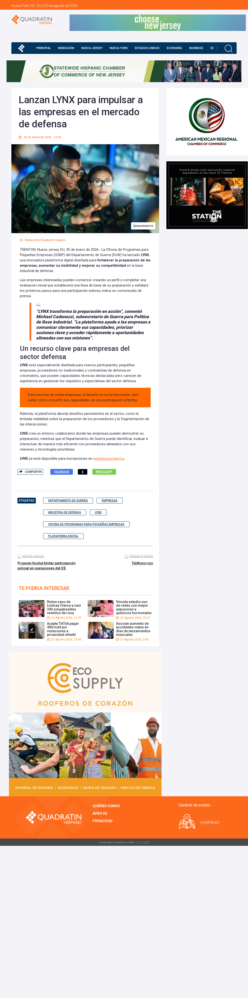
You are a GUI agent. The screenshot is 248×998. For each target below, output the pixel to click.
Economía (174, 48)
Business (196, 48)
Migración (66, 48)
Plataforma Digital (63, 536)
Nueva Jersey (91, 48)
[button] (216, 48)
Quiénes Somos (106, 806)
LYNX (98, 512)
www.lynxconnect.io (108, 459)
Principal (43, 48)
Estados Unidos (147, 48)
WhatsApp (104, 472)
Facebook (61, 472)
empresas (109, 500)
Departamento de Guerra (68, 500)
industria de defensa (64, 512)
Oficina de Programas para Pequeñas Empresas (86, 524)
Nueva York (119, 48)
